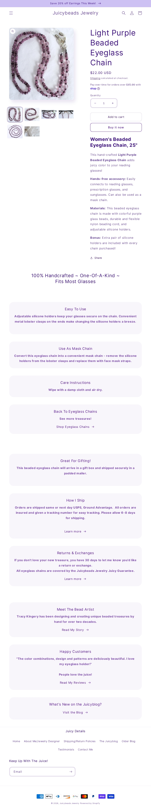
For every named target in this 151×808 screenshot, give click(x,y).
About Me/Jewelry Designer (42, 741)
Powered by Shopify (90, 803)
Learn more (72, 531)
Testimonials (66, 749)
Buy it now (116, 127)
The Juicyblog (108, 741)
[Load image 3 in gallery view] (49, 114)
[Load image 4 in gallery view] (66, 114)
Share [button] (98, 257)
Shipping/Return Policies (80, 741)
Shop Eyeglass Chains (72, 427)
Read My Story (73, 630)
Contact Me (85, 749)
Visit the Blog (73, 712)
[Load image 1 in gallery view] (15, 114)
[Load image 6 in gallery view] (32, 131)
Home (16, 741)
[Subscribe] (71, 772)
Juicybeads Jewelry (69, 803)
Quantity (95, 95)
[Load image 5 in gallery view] (15, 131)
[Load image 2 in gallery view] (32, 114)
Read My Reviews (73, 682)
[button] (11, 13)
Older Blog (129, 741)
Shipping (95, 78)
